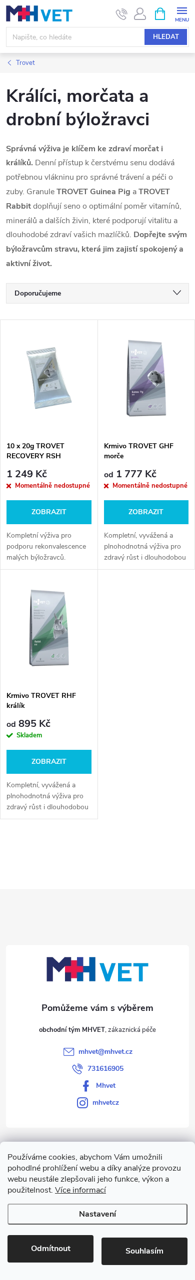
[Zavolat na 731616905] (122, 13)
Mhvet (106, 1085)
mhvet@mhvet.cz (105, 1051)
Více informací (80, 1190)
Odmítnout (50, 1248)
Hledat (166, 36)
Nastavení (97, 1214)
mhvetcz (105, 1102)
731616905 (106, 1068)
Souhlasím (145, 1251)
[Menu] (181, 13)
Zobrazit (49, 512)
